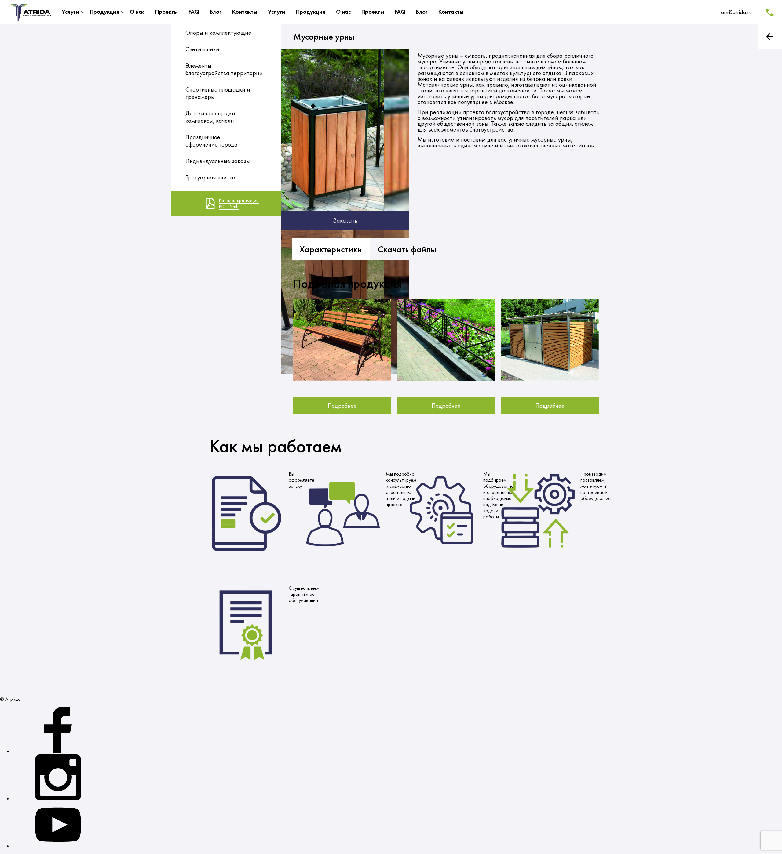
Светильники (202, 49)
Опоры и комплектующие (218, 33)
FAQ (193, 12)
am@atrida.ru (736, 12)
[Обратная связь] (770, 12)
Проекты (166, 12)
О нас (137, 12)
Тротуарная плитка (210, 177)
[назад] (770, 36)
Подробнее (342, 406)
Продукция (104, 12)
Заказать (345, 220)
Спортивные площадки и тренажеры (217, 93)
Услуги (70, 12)
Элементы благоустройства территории (224, 69)
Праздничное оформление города (211, 140)
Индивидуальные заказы (217, 161)
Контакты (244, 12)
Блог (215, 12)
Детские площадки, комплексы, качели (211, 117)
